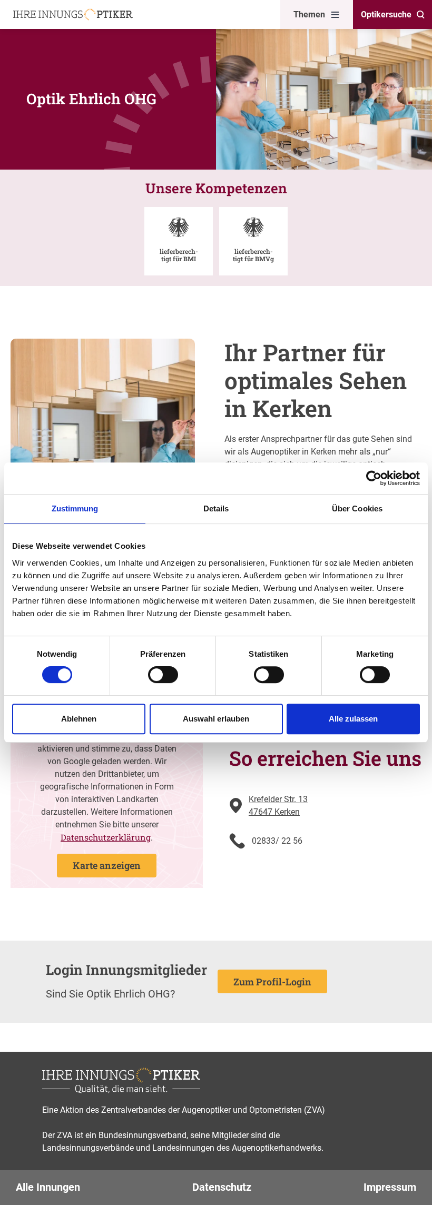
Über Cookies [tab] (357, 508)
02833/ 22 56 (277, 841)
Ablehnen (78, 718)
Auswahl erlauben (216, 718)
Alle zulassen (353, 718)
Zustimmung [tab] (75, 508)
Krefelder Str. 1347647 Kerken (278, 805)
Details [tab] (216, 508)
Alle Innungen (48, 1187)
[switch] (163, 674)
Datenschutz (221, 1187)
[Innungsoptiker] (73, 14)
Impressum (390, 1187)
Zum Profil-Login (272, 981)
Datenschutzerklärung (106, 837)
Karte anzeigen (107, 865)
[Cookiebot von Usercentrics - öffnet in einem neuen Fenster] (374, 478)
